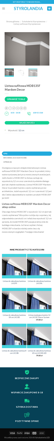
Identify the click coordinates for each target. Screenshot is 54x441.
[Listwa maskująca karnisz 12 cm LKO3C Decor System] (39, 300)
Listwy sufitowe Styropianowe (27, 24)
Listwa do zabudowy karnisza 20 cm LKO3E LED (39, 352)
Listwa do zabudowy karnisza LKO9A (39, 282)
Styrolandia (27, 8)
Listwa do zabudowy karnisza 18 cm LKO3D (14, 316)
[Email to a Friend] (17, 108)
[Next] (45, 49)
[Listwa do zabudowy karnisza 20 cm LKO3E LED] (39, 336)
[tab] (27, 154)
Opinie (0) (7, 162)
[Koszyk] (49, 8)
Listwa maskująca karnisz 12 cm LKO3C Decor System (39, 316)
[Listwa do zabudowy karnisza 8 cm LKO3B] (14, 336)
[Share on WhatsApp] (6, 108)
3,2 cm (21, 130)
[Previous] (8, 49)
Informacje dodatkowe (15, 158)
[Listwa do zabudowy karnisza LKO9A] (39, 266)
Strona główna (12, 21)
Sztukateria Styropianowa (33, 21)
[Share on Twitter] (14, 108)
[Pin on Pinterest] (21, 108)
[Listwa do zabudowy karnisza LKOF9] (14, 266)
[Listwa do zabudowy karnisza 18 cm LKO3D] (14, 300)
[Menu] (3, 8)
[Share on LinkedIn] (25, 108)
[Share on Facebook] (10, 108)
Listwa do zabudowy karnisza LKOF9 (14, 282)
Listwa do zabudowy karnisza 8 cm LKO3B (14, 352)
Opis (5, 154)
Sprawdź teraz (16, 99)
